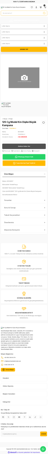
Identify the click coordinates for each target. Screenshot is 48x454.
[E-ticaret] (23, 452)
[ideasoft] (12, 452)
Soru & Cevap (10, 208)
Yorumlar (8, 200)
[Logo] (13, 7)
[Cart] (45, 7)
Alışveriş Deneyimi (12, 230)
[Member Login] (36, 7)
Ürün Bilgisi (9, 174)
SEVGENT (21, 132)
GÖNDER (43, 434)
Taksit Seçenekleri (12, 215)
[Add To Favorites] (43, 122)
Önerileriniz (9, 222)
